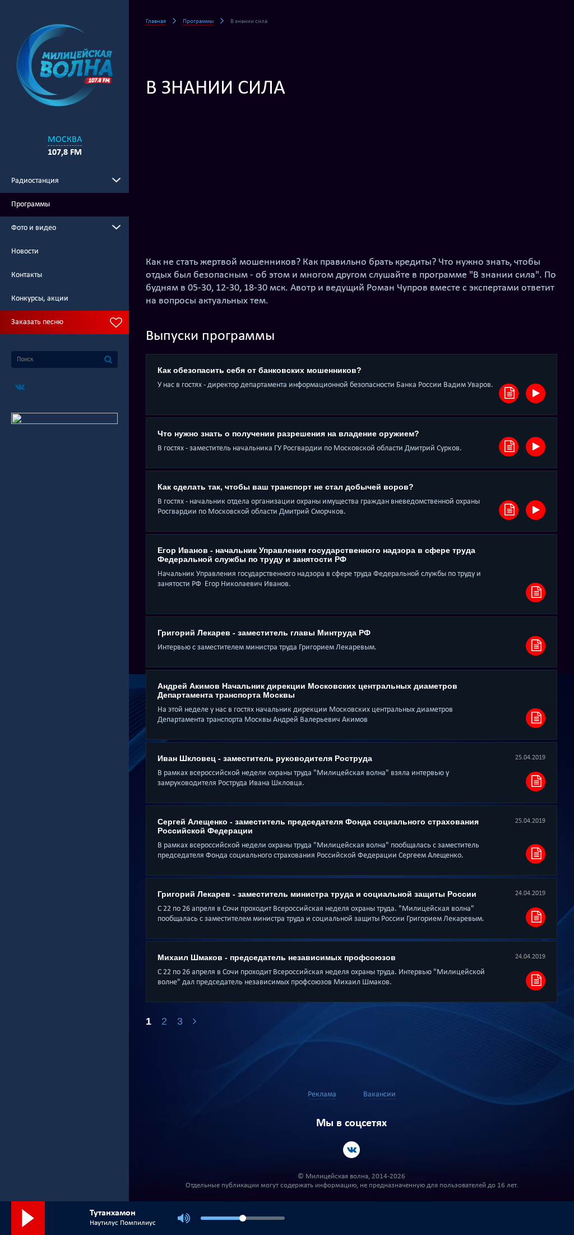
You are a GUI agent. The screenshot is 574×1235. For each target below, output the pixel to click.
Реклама (322, 1094)
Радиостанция (35, 181)
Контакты (26, 275)
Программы (30, 204)
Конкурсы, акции (39, 298)
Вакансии (379, 1094)
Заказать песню (37, 322)
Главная (156, 22)
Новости (25, 251)
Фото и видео (33, 228)
